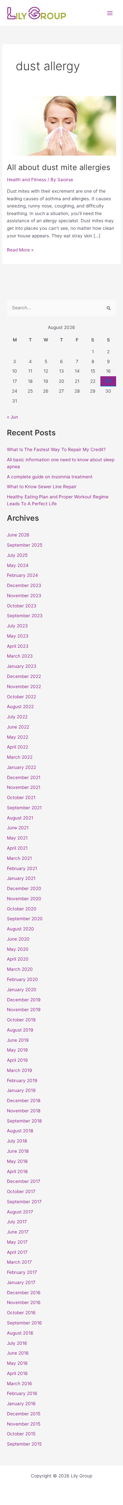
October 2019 (21, 1019)
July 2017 (17, 1221)
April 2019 (17, 1060)
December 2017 (23, 1181)
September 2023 (25, 615)
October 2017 (21, 1191)
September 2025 (24, 545)
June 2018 (18, 1151)
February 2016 (22, 1393)
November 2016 (24, 1302)
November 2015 (23, 1424)
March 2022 (19, 757)
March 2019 (19, 1070)
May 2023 (18, 636)
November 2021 (23, 787)
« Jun (12, 417)
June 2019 (18, 1040)
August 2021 (20, 817)
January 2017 (21, 1282)
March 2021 (19, 858)
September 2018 (24, 1120)
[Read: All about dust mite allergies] (61, 125)
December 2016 (24, 1292)
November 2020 (24, 898)
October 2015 (21, 1433)
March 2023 (20, 656)
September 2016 (24, 1322)
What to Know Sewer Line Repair (41, 486)
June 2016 (18, 1353)
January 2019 (21, 1090)
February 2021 (22, 868)
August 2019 (20, 1030)
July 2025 (17, 555)
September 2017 (24, 1201)
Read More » (20, 249)
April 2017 (17, 1252)
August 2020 (20, 928)
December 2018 (23, 1100)
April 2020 (18, 959)
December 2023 (24, 585)
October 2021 (21, 797)
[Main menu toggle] (110, 13)
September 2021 (24, 807)
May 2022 (17, 737)
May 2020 (18, 949)
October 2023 (21, 605)
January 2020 (21, 989)
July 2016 (17, 1343)
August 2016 (20, 1333)
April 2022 (17, 747)
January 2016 (21, 1403)
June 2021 (18, 827)
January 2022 (21, 767)
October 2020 (21, 908)
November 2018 (23, 1110)
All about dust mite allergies (58, 167)
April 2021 (17, 848)
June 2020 (18, 939)
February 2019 (22, 1080)
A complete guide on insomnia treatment (49, 476)
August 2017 (20, 1211)
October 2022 (21, 696)
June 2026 (18, 534)
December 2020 (24, 888)
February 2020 (22, 979)
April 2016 (17, 1373)
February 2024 (22, 575)
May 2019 (17, 1050)
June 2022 (18, 727)
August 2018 (20, 1130)
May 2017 (17, 1242)
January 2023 (21, 666)
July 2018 (17, 1141)
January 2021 (21, 878)
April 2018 (17, 1171)
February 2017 (22, 1272)
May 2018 (17, 1161)
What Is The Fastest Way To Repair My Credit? (56, 449)
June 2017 (18, 1231)
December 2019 (24, 999)
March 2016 (19, 1383)
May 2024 (18, 565)
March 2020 (20, 969)
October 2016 (21, 1312)
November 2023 (24, 595)
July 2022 (17, 716)
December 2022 (24, 676)
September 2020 (25, 918)
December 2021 (23, 777)
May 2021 (17, 837)
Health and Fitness (26, 179)
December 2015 (23, 1413)
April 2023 (18, 646)
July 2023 (17, 625)
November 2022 (24, 686)
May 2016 (17, 1363)
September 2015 (24, 1444)
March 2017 (19, 1262)
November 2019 (24, 1009)
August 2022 (20, 706)
